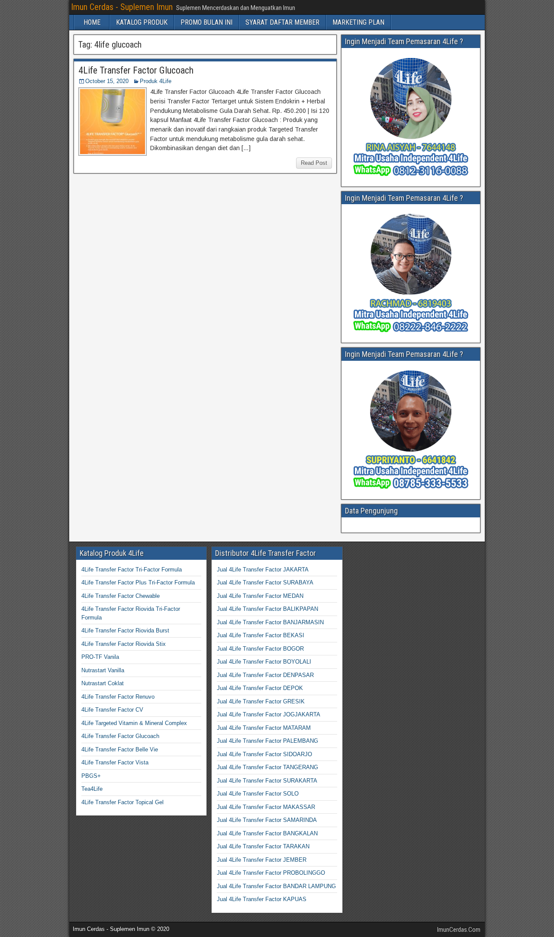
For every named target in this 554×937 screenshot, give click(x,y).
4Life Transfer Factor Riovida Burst (125, 630)
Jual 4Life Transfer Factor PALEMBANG (267, 741)
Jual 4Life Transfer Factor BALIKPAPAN (267, 609)
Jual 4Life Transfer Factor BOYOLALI (264, 661)
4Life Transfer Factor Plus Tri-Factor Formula (138, 582)
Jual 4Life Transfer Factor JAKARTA (263, 569)
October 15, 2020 (107, 81)
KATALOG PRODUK (141, 22)
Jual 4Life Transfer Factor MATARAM (264, 728)
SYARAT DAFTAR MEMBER (282, 22)
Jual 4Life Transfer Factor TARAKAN (263, 846)
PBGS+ (91, 776)
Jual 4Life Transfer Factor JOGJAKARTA (268, 714)
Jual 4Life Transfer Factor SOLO (258, 793)
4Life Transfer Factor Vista (114, 762)
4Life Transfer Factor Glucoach (135, 70)
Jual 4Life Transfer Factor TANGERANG (267, 767)
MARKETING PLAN (358, 22)
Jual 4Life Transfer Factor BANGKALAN (267, 833)
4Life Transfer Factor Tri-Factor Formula (131, 569)
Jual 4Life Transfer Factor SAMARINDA (267, 820)
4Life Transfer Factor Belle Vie (119, 749)
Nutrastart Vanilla (102, 670)
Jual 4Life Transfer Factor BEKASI (260, 635)
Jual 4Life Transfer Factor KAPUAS (261, 899)
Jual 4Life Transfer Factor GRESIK (261, 701)
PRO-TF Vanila (100, 657)
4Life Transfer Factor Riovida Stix (123, 644)
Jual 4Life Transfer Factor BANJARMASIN (270, 622)
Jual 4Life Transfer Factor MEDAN (260, 596)
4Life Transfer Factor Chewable (120, 596)
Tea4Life (92, 789)
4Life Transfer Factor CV (112, 709)
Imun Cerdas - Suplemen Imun (122, 7)
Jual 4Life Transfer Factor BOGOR (260, 648)
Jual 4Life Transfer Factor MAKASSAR (266, 807)
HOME (92, 22)
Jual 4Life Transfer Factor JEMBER (261, 860)
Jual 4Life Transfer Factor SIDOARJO (264, 754)
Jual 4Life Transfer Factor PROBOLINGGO (271, 873)
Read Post (314, 163)
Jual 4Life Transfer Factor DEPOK (260, 688)
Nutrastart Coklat (102, 683)
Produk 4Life (155, 81)
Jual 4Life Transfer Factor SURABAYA (265, 582)
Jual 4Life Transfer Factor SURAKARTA (267, 780)
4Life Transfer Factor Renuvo (118, 696)
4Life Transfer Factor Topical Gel (122, 802)
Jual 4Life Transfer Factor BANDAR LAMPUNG (276, 886)
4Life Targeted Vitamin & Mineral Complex (134, 723)
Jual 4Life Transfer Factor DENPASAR (265, 675)
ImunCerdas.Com (458, 930)
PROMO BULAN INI (206, 22)
